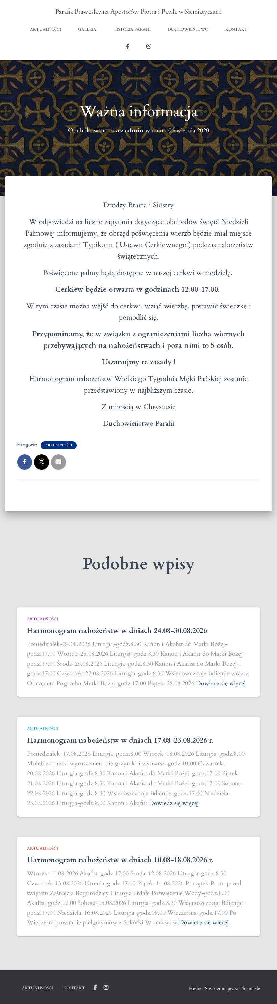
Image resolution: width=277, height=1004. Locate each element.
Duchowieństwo (188, 29)
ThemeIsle (249, 988)
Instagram (148, 47)
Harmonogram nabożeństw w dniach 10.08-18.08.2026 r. (120, 860)
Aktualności (45, 29)
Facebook (127, 47)
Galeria (87, 29)
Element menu (95, 988)
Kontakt (236, 29)
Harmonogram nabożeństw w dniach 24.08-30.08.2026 (117, 631)
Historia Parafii (132, 29)
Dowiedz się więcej (221, 683)
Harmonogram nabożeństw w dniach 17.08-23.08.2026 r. (120, 740)
